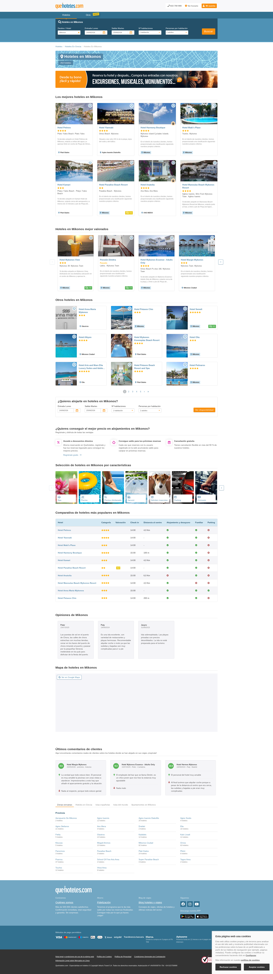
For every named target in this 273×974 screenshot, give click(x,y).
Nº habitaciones (146, 28)
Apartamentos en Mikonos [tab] (143, 805)
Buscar (208, 31)
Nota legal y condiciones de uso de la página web (74, 957)
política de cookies (250, 960)
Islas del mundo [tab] (120, 805)
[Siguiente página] (144, 391)
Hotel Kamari (64, 560)
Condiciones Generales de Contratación (149, 957)
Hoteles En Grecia (73, 46)
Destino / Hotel (64, 28)
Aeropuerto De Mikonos (66, 818)
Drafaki (142, 826)
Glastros (101, 834)
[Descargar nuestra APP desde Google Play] (187, 916)
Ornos (183, 843)
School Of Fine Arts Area (108, 859)
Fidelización (104, 902)
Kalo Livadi (185, 834)
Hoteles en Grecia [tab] (84, 805)
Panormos (60, 851)
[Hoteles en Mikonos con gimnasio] (206, 487)
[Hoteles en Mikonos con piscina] (90, 487)
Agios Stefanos (62, 826)
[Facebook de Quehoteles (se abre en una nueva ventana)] (183, 904)
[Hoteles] (76, 6)
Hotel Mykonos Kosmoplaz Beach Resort (147, 338)
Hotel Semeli (196, 309)
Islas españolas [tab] (103, 805)
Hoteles (58, 46)
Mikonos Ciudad (146, 843)
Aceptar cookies (257, 967)
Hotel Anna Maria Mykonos (87, 310)
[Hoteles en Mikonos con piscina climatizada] (113, 487)
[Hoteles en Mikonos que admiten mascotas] (160, 487)
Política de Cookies (104, 957)
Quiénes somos (64, 902)
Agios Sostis (185, 818)
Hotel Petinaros (197, 365)
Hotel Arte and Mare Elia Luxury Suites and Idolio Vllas (91, 367)
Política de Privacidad (123, 957)
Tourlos (58, 868)
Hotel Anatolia (65, 575)
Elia (182, 826)
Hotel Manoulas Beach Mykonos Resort (77, 583)
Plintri (182, 851)
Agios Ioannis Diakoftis (149, 818)
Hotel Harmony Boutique (70, 553)
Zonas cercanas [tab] (64, 805)
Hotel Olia (194, 337)
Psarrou (59, 859)
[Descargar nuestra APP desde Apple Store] (202, 916)
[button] (209, 6)
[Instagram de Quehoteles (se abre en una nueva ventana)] (190, 904)
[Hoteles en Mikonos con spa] (66, 487)
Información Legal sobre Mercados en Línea (72, 961)
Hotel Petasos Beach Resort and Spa (144, 366)
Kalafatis (142, 834)
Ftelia (57, 834)
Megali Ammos (103, 843)
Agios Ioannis (103, 818)
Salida (118, 28)
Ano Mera (101, 826)
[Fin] (148, 391)
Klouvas (59, 843)
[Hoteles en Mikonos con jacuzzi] (136, 487)
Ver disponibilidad (204, 410)
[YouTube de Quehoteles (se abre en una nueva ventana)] (197, 904)
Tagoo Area (185, 859)
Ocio (88, 15)
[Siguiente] (220, 262)
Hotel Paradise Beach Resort (72, 568)
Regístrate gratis (70, 455)
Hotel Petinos (64, 530)
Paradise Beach (104, 851)
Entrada (91, 28)
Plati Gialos (144, 851)
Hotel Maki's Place (67, 545)
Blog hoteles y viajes (150, 902)
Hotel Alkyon (85, 337)
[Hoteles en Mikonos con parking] (183, 487)
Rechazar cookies (228, 967)
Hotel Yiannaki (65, 538)
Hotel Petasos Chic (143, 309)
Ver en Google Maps (70, 677)
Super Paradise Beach (149, 859)
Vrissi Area (101, 868)
